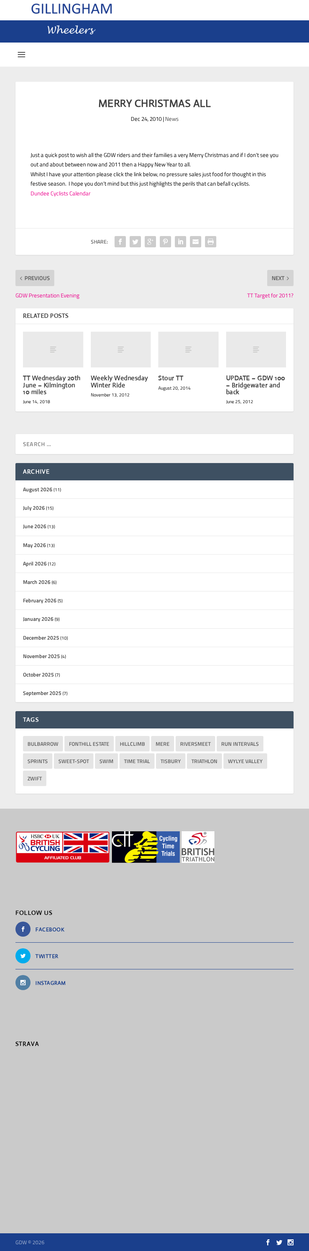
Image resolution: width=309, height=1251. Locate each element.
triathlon (204, 761)
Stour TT (170, 378)
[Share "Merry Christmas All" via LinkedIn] (180, 241)
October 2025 (38, 674)
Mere (163, 744)
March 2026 (36, 582)
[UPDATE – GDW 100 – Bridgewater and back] (256, 350)
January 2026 (38, 619)
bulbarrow (43, 744)
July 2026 (34, 508)
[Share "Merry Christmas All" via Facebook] (120, 241)
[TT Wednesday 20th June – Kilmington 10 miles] (53, 350)
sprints (38, 761)
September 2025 (42, 693)
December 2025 (41, 637)
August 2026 (37, 489)
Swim (106, 761)
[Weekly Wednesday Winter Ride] (121, 350)
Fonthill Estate (89, 744)
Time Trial (137, 761)
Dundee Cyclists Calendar (60, 193)
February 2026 (40, 600)
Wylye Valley (245, 761)
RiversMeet (195, 744)
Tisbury (171, 761)
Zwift (35, 778)
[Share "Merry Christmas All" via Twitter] (135, 241)
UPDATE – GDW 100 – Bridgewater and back (255, 385)
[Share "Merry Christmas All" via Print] (210, 241)
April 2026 (35, 563)
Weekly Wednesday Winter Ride (119, 381)
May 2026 (34, 545)
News (172, 118)
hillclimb (132, 744)
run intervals (240, 744)
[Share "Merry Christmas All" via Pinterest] (165, 241)
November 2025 (41, 656)
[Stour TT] (188, 350)
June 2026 (34, 526)
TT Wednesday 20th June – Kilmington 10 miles (52, 385)
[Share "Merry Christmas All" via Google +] (150, 241)
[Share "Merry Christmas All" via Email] (195, 241)
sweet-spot (73, 761)
